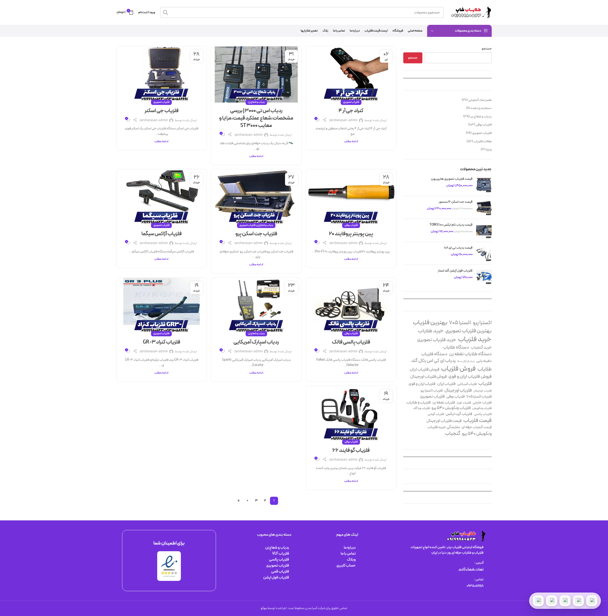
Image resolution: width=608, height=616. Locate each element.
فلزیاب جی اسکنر (161, 111)
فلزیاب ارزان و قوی (422, 384)
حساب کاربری (346, 565)
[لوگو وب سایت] (470, 12)
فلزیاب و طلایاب (418, 402)
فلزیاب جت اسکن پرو (256, 234)
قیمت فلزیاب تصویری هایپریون (451, 179)
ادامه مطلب (351, 141)
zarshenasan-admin (343, 120)
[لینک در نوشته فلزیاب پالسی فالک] (351, 306)
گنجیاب (452, 433)
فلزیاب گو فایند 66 (351, 450)
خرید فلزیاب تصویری (436, 340)
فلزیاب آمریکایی (467, 384)
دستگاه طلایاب (456, 347)
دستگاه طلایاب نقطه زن (470, 354)
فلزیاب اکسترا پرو (431, 390)
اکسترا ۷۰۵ (460, 323)
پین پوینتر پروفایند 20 (351, 234)
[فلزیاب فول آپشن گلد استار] (484, 276)
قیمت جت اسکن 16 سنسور (456, 202)
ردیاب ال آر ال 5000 (466, 361)
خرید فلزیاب (475, 339)
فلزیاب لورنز (464, 403)
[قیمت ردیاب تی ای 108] (484, 253)
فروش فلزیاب (458, 369)
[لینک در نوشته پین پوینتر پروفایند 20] (351, 197)
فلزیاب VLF (280, 553)
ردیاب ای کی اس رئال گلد (433, 361)
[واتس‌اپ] (578, 600)
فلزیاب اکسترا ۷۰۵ (479, 396)
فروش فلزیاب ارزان (424, 370)
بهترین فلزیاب (430, 322)
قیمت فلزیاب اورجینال (444, 421)
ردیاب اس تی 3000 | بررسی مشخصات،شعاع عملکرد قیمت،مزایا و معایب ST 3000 (256, 118)
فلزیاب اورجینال (458, 390)
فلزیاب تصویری (482, 133)
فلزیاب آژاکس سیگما (161, 234)
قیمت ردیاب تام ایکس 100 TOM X (451, 225)
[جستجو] (165, 12)
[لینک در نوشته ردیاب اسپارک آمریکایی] (256, 306)
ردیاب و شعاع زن (481, 116)
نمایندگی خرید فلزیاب (443, 427)
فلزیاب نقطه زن (443, 402)
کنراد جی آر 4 (351, 111)
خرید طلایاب (431, 331)
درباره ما (350, 548)
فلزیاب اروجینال (482, 391)
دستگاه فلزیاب (434, 354)
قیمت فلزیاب (477, 421)
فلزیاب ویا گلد (421, 408)
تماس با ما (348, 553)
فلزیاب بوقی (484, 124)
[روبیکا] (538, 600)
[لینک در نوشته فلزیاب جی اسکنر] (162, 74)
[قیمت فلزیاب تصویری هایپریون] (484, 184)
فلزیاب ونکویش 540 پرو (451, 408)
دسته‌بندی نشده (481, 108)
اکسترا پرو (482, 323)
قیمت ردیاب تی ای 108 (458, 247)
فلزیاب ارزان (446, 384)
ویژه (489, 149)
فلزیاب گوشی (436, 414)
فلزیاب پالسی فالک (351, 342)
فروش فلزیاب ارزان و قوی (470, 377)
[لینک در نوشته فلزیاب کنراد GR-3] (162, 306)
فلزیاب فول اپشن (276, 577)
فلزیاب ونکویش (482, 408)
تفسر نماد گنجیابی (480, 100)
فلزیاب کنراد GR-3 (161, 342)
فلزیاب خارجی (482, 402)
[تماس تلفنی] (591, 600)
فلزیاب (485, 383)
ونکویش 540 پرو (477, 434)
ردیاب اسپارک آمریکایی (256, 342)
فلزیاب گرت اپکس (459, 414)
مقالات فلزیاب (482, 141)
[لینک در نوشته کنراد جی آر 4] (351, 74)
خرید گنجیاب (481, 348)
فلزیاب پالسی (483, 414)
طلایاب (484, 369)
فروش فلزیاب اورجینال (428, 377)
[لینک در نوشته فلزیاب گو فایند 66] (351, 414)
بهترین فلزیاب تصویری (468, 331)
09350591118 (475, 586)
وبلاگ (351, 559)
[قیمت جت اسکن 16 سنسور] (484, 207)
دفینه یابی (484, 361)
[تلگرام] (565, 600)
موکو (264, 608)
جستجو (487, 48)
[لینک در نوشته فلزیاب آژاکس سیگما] (162, 197)
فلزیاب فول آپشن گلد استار (455, 270)
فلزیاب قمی (280, 571)
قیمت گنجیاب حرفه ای (477, 427)
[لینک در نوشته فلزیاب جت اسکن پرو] (256, 197)
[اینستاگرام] (551, 600)
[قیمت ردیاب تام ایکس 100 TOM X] (484, 230)
